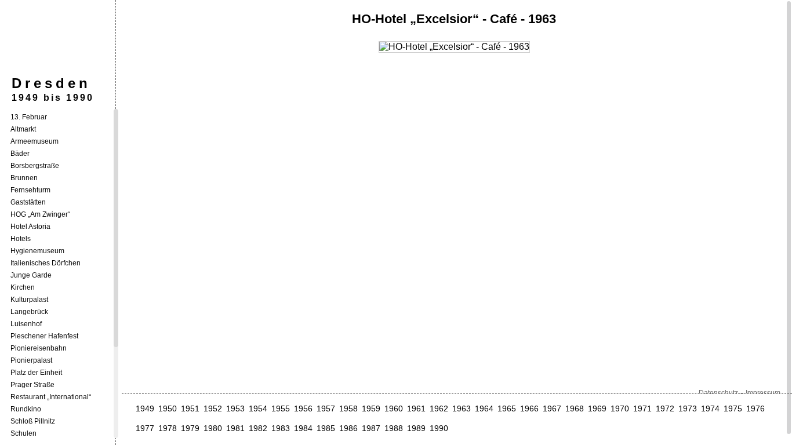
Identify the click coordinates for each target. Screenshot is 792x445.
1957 (326, 408)
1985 (326, 428)
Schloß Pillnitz (32, 421)
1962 (439, 408)
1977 (145, 428)
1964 (484, 408)
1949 (145, 408)
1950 (167, 408)
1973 (687, 408)
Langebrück (29, 312)
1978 (167, 428)
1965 (506, 408)
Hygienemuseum (37, 251)
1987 (371, 428)
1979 (190, 428)
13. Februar (28, 117)
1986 (348, 428)
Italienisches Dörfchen (45, 263)
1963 (461, 408)
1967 (552, 408)
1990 (439, 428)
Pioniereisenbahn (38, 348)
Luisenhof (26, 324)
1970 (620, 408)
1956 (303, 408)
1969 (597, 408)
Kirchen (22, 287)
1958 (348, 408)
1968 (574, 408)
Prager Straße (32, 385)
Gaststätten (28, 202)
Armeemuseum (34, 141)
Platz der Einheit (36, 373)
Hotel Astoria (30, 226)
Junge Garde (31, 275)
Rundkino (25, 409)
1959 (371, 408)
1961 (416, 408)
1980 (213, 428)
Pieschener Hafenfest (44, 336)
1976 (755, 408)
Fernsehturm (30, 190)
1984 (303, 428)
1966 (529, 408)
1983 (280, 428)
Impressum (763, 393)
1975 (733, 408)
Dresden (51, 83)
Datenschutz (718, 393)
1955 (280, 408)
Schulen (23, 433)
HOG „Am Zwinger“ (40, 214)
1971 (642, 408)
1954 (258, 408)
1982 (258, 428)
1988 (393, 428)
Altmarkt (23, 129)
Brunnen (24, 178)
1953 (235, 408)
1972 (665, 408)
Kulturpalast (29, 300)
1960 (393, 408)
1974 (710, 408)
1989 (416, 428)
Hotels (20, 239)
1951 (190, 408)
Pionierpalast (31, 360)
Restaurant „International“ (50, 397)
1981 (235, 428)
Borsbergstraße (34, 166)
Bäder (20, 153)
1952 (213, 408)
